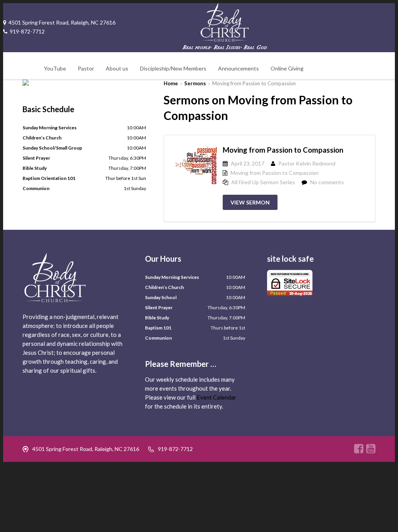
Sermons (195, 83)
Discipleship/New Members (173, 68)
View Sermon (250, 202)
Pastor (86, 68)
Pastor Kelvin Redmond (306, 163)
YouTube (55, 68)
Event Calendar (216, 397)
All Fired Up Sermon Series (263, 182)
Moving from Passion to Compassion (283, 149)
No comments (327, 182)
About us (117, 68)
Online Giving (287, 68)
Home (171, 83)
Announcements (238, 68)
